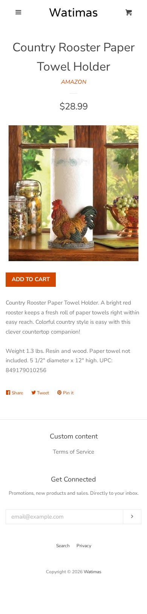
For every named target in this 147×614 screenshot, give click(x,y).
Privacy (84, 546)
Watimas (92, 572)
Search (63, 546)
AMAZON (73, 82)
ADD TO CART (31, 279)
